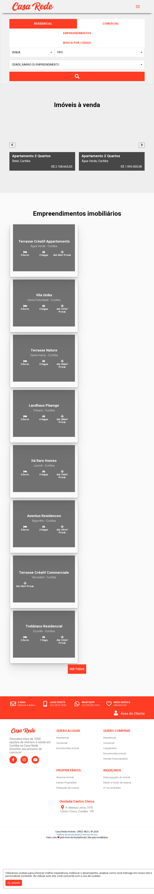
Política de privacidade (68, 834)
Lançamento (110, 748)
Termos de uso (89, 834)
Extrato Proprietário (66, 782)
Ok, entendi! (13, 882)
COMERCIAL (111, 23)
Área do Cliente (133, 713)
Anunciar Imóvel (65, 777)
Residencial (62, 737)
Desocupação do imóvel (116, 777)
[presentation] (12, 145)
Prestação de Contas (67, 787)
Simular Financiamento (115, 758)
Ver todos (77, 669)
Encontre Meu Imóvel (67, 748)
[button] (31, 52)
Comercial (61, 743)
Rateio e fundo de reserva (117, 782)
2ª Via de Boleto (112, 787)
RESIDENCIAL (43, 23)
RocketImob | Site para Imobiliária (90, 837)
